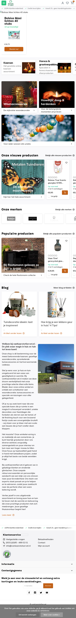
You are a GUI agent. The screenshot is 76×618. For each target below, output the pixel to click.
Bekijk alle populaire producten (57, 233)
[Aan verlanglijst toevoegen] (66, 163)
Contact (41, 542)
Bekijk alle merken (63, 209)
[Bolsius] (11, 219)
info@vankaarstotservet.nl (18, 546)
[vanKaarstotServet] (11, 3)
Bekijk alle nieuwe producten (58, 155)
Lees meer (6, 515)
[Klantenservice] (24, 535)
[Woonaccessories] (19, 97)
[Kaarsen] (18, 67)
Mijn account (44, 546)
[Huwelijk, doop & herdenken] (57, 97)
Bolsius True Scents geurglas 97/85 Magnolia (57, 181)
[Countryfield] (32, 219)
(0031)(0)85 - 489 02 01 (17, 542)
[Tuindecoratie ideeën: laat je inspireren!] (19, 304)
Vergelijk (54, 196)
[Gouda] (54, 219)
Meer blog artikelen (63, 287)
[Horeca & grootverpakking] (54, 67)
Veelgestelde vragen (15, 539)
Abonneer (48, 585)
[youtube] (46, 592)
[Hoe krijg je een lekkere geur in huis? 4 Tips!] (57, 304)
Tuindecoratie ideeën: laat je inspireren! (18, 324)
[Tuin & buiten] (38, 130)
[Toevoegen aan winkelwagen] (65, 192)
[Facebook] (29, 592)
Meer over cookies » (52, 615)
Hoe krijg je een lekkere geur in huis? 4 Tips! (56, 324)
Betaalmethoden (45, 539)
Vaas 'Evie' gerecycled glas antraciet (55, 259)
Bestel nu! (13, 49)
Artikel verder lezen (12, 333)
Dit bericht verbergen (27, 615)
